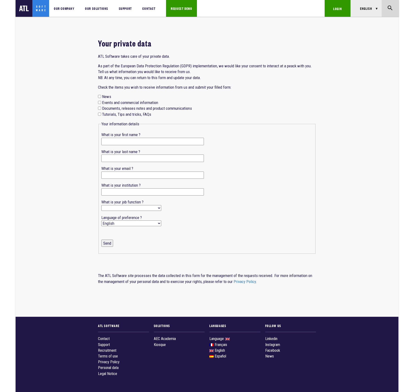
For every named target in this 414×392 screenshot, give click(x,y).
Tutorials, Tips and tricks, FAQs (126, 114)
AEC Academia (165, 338)
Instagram (272, 344)
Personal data (108, 367)
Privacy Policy (245, 281)
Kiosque (160, 344)
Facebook (272, 350)
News (106, 96)
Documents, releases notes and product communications (147, 108)
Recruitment (107, 350)
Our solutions (96, 8)
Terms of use (108, 356)
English (219, 350)
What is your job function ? (122, 202)
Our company (64, 8)
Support (125, 8)
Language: (217, 338)
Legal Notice (107, 373)
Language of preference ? (121, 217)
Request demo (181, 8)
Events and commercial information (130, 102)
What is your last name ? (120, 151)
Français (220, 344)
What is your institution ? (121, 185)
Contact (148, 8)
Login (337, 8)
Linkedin (271, 338)
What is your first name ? (120, 134)
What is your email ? (117, 168)
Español (220, 356)
